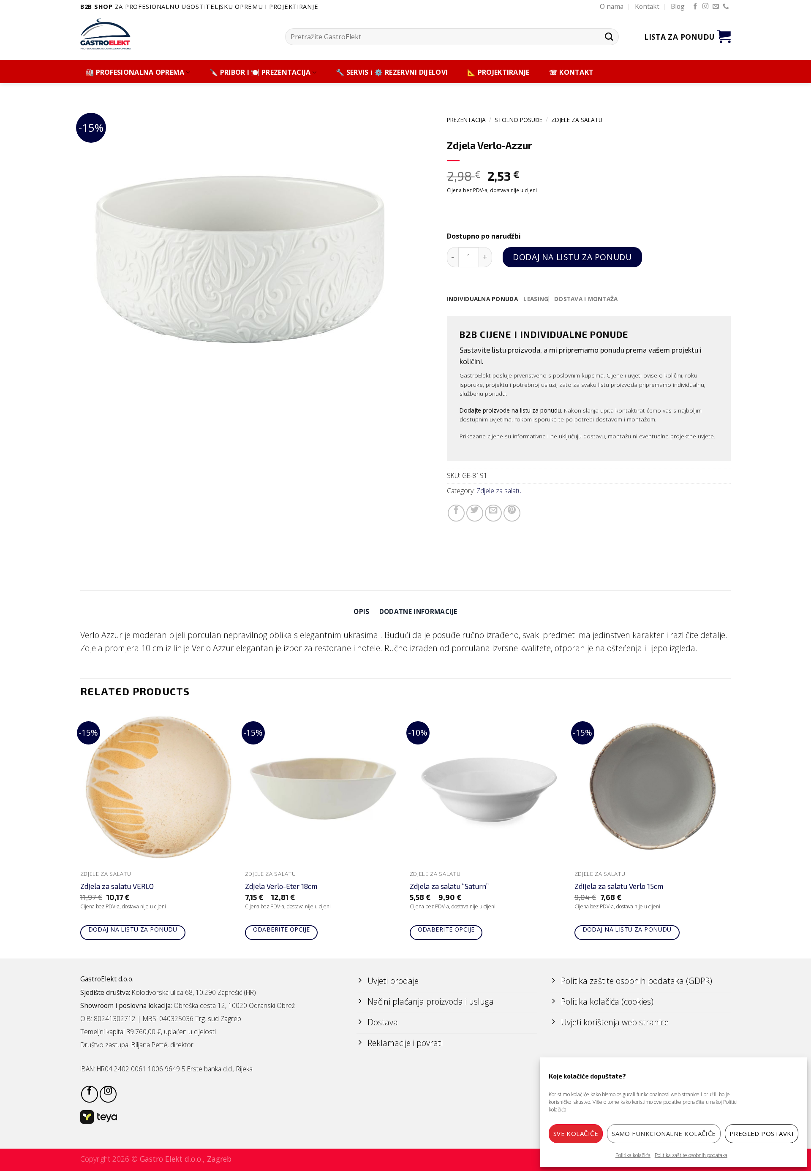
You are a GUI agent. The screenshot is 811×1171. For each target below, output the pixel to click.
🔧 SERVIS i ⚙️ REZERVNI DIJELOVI (392, 72)
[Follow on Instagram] (705, 6)
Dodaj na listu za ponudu (572, 257)
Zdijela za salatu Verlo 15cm (618, 886)
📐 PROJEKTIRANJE (498, 72)
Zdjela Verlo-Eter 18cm (281, 886)
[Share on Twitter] (474, 513)
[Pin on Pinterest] (511, 513)
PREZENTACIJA (466, 120)
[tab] (482, 299)
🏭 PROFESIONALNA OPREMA (135, 72)
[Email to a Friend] (493, 513)
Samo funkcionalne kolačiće (664, 1133)
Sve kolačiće (575, 1133)
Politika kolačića (632, 1155)
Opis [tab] (361, 611)
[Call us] (726, 6)
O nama (611, 6)
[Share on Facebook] (456, 513)
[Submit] (609, 36)
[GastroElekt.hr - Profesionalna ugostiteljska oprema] (112, 34)
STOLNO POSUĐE (518, 120)
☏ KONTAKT (571, 72)
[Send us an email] (716, 6)
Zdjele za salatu (576, 120)
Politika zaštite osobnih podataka (691, 1155)
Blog (678, 6)
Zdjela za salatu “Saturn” (449, 886)
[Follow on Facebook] (695, 6)
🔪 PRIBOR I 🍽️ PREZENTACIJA (260, 72)
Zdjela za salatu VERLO (117, 886)
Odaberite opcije (281, 929)
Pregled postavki (761, 1133)
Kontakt (647, 6)
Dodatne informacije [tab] (418, 611)
